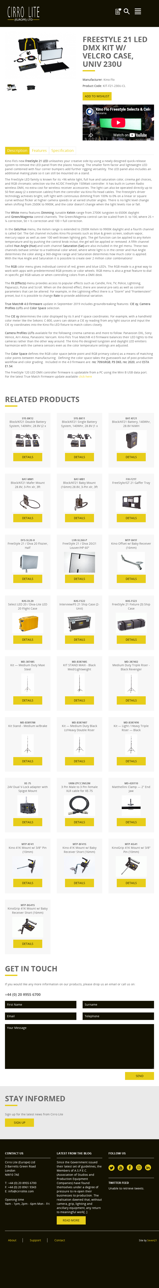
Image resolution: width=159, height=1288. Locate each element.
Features (39, 150)
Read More (71, 1220)
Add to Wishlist (97, 96)
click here (85, 376)
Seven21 (152, 1240)
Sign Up (19, 1123)
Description (17, 150)
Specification (62, 150)
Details (27, 457)
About (12, 1240)
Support (35, 1240)
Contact (59, 1240)
